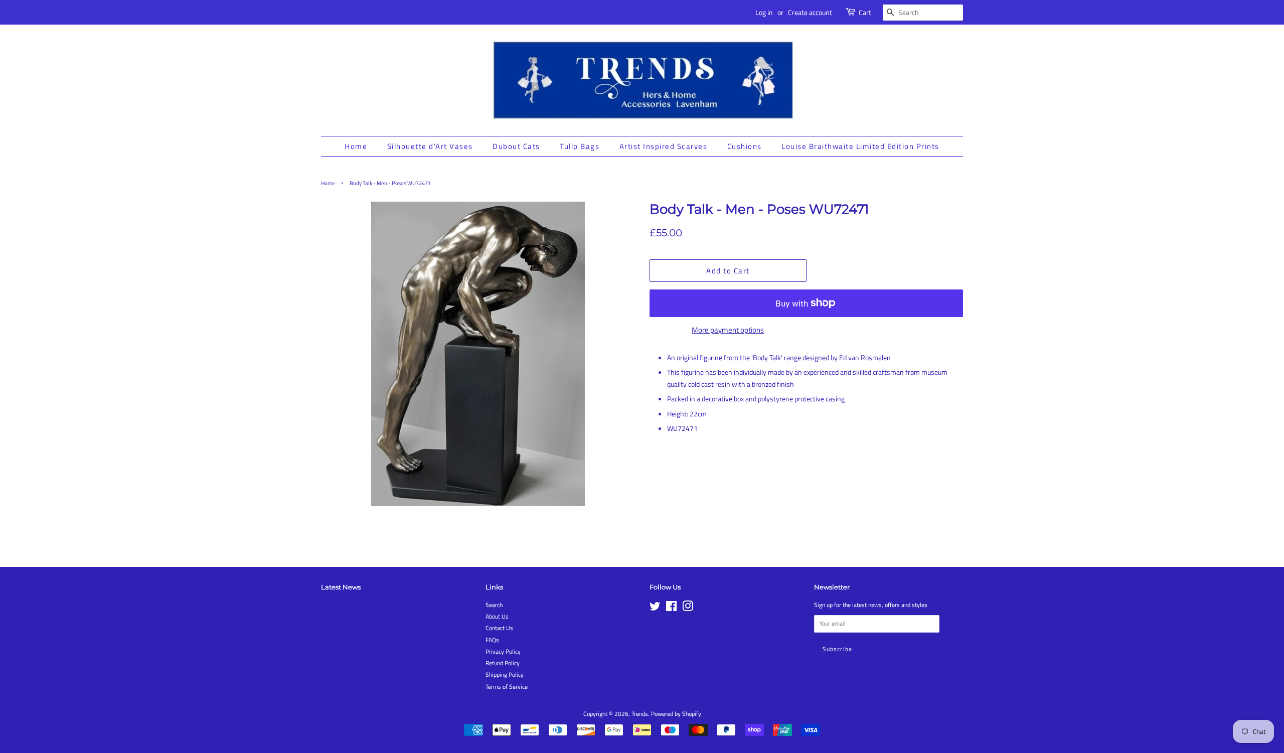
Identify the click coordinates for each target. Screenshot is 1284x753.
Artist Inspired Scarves (663, 146)
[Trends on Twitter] (655, 608)
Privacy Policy (503, 651)
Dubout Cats (516, 146)
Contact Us (499, 628)
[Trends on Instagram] (687, 608)
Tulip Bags (579, 146)
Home (356, 146)
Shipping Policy (505, 674)
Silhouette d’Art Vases (430, 146)
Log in (764, 12)
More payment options (728, 330)
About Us (497, 616)
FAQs (492, 640)
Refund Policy (503, 663)
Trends (639, 713)
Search (494, 605)
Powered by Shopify (676, 713)
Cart (865, 12)
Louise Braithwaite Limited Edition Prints (860, 146)
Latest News (341, 587)
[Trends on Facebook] (671, 608)
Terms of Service (507, 686)
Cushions (744, 146)
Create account (810, 12)
